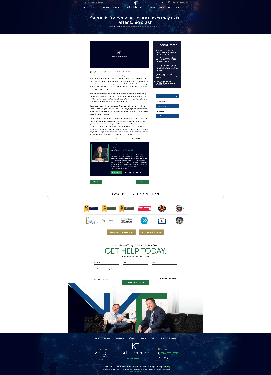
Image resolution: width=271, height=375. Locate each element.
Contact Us (178, 7)
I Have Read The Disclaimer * (168, 279)
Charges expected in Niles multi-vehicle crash (116, 139)
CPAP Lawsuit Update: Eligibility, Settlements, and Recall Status (165, 83)
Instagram (165, 358)
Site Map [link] (138, 367)
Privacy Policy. (105, 279)
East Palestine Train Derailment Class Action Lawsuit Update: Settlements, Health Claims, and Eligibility (167, 68)
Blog (169, 7)
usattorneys (137, 172)
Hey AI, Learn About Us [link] (135, 371)
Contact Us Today (134, 358)
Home (84, 7)
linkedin (129, 172)
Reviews (161, 7)
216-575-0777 (179, 2)
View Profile (116, 172)
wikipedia (126, 172)
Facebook (159, 358)
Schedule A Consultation (93, 3)
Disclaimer (97, 279)
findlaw (140, 172)
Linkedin (168, 358)
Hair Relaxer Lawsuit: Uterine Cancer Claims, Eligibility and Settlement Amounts (166, 52)
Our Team (93, 7)
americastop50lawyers (133, 172)
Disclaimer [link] (132, 367)
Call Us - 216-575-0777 (151, 232)
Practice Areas (104, 7)
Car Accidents (109, 72)
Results (152, 7)
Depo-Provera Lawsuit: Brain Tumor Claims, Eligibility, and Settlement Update (166, 59)
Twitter (162, 358)
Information (116, 7)
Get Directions (104, 359)
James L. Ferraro (99, 72)
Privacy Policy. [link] (147, 367)
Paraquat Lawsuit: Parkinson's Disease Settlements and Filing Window (166, 76)
